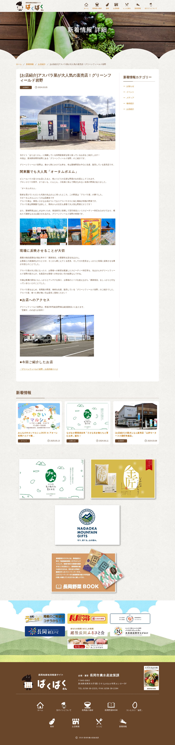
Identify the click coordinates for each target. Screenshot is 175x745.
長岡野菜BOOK (111, 710)
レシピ (99, 726)
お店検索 (116, 8)
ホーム (86, 8)
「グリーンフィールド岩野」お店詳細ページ (39, 369)
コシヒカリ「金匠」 (134, 710)
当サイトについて (151, 8)
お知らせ (130, 86)
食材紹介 (130, 103)
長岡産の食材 (97, 8)
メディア (130, 98)
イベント (130, 92)
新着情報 (138, 8)
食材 (107, 8)
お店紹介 (42, 64)
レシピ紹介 (127, 8)
